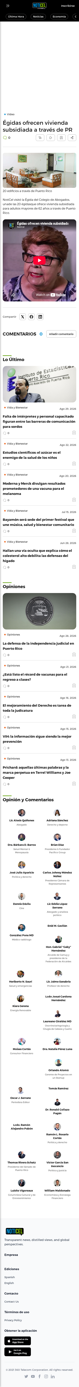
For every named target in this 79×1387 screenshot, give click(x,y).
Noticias (38, 16)
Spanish (9, 1277)
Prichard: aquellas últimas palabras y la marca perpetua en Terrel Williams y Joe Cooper (37, 772)
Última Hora (16, 16)
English (9, 1283)
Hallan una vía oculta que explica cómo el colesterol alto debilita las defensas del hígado (37, 556)
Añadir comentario (61, 334)
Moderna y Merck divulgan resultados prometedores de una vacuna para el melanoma (34, 488)
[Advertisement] (39, 62)
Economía (59, 16)
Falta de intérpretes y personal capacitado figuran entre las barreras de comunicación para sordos (39, 421)
